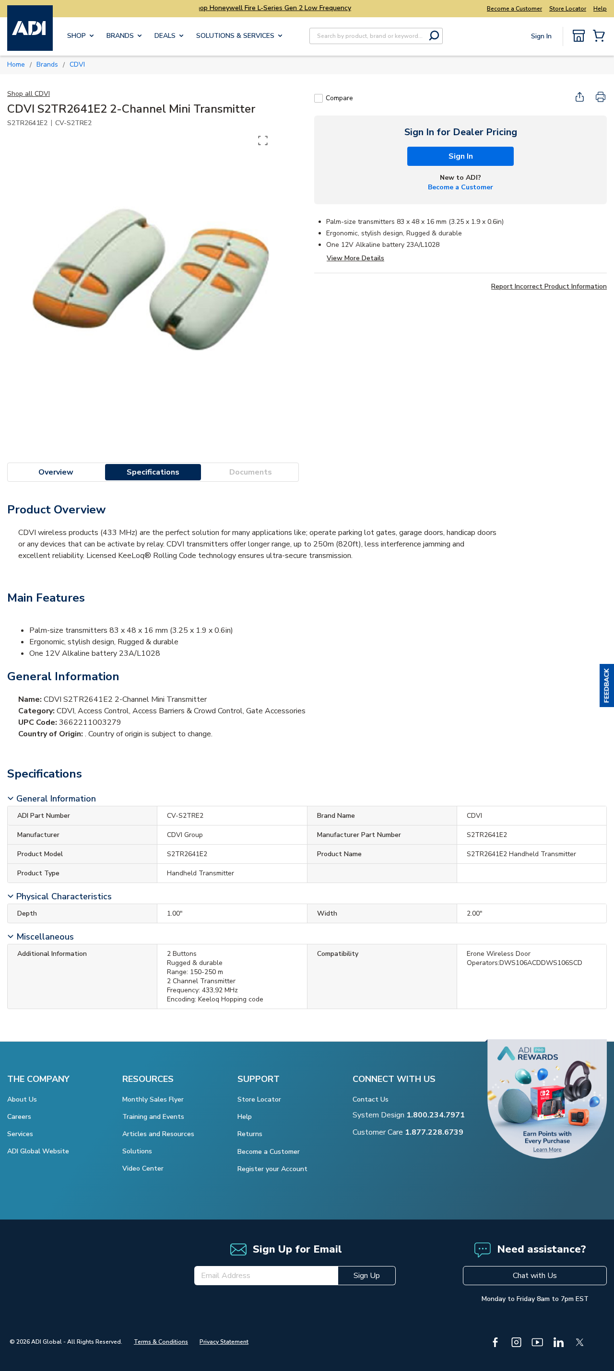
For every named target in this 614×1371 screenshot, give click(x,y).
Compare (339, 98)
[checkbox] (318, 98)
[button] (607, 685)
